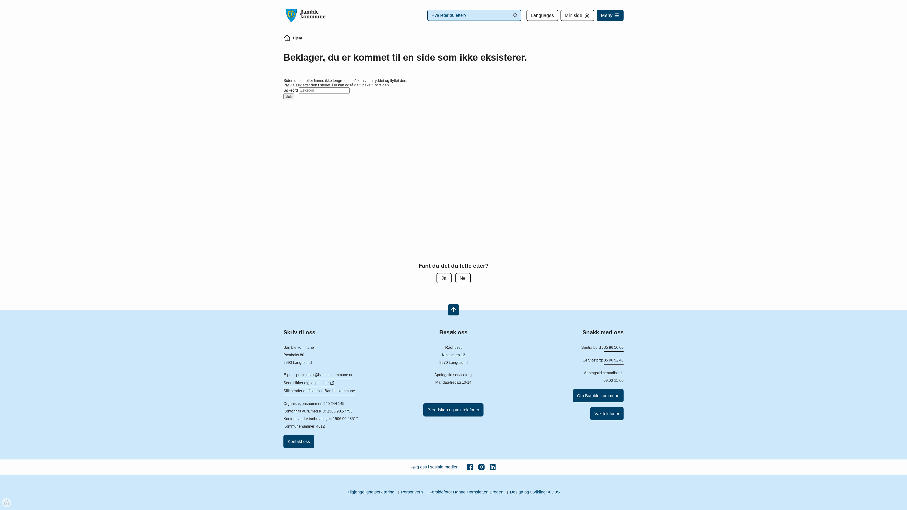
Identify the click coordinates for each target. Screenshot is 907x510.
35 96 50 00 (614, 347)
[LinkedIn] (492, 467)
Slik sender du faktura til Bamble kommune (319, 391)
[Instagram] (481, 467)
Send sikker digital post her (306, 383)
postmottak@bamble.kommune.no (324, 375)
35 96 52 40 (614, 360)
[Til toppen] (453, 309)
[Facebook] (470, 467)
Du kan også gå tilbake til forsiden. (361, 85)
